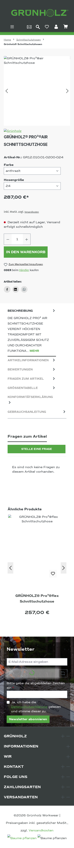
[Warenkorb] (65, 26)
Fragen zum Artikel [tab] (26, 378)
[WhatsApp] (24, 289)
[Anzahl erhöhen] (27, 239)
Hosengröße (14, 180)
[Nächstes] (67, 91)
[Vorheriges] (6, 91)
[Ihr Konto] (56, 26)
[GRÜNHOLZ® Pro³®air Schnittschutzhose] (37, 91)
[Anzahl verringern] (8, 239)
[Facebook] (7, 289)
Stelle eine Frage (36, 449)
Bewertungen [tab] (20, 369)
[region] (37, 91)
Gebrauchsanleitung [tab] (27, 412)
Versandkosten (31, 211)
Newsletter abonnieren (28, 719)
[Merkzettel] (46, 26)
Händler (24, 270)
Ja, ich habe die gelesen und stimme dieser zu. (36, 706)
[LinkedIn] (15, 289)
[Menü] (12, 26)
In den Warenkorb (25, 252)
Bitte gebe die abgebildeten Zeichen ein (36, 685)
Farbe (8, 165)
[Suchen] (38, 26)
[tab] (32, 332)
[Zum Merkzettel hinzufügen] (53, 574)
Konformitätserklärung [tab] (30, 397)
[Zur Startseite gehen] (39, 13)
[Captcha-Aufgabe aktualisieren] (62, 673)
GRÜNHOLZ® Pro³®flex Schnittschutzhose (37, 598)
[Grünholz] (37, 131)
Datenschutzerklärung (29, 707)
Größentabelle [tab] (23, 388)
